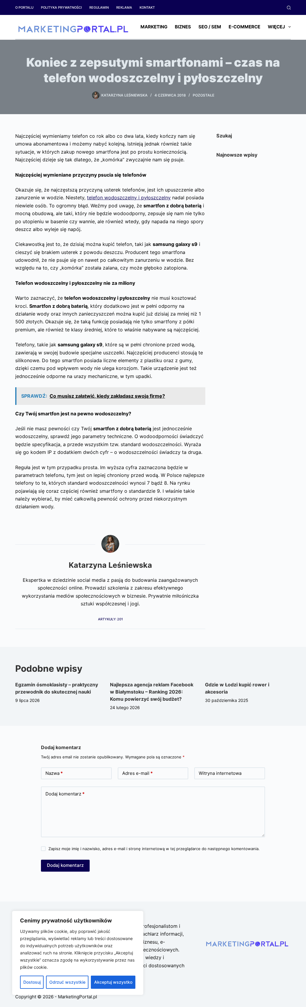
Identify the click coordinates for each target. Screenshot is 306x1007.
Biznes (183, 27)
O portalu (24, 7)
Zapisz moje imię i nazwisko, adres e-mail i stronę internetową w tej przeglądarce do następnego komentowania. (154, 848)
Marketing (153, 27)
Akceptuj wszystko (113, 982)
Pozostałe (203, 95)
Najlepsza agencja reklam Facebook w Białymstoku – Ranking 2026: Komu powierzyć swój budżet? (151, 692)
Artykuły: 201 (110, 619)
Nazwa (54, 773)
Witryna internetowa (220, 773)
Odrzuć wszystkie (67, 982)
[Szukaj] (289, 8)
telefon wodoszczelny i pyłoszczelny (129, 198)
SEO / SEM (209, 27)
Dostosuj (32, 982)
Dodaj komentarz (65, 794)
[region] (77, 953)
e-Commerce (244, 27)
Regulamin (99, 7)
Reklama (124, 7)
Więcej (276, 27)
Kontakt (147, 7)
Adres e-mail (137, 773)
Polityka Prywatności (61, 7)
